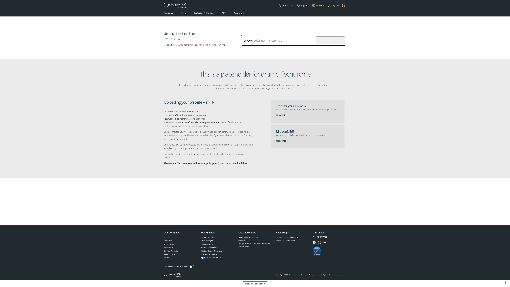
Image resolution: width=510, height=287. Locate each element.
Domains (168, 13)
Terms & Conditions (209, 247)
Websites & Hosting (204, 13)
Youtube (325, 242)
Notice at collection (255, 283)
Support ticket (293, 237)
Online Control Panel (209, 237)
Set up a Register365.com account (248, 238)
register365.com (172, 275)
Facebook (314, 242)
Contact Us (168, 240)
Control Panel (224, 163)
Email (183, 13)
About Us (167, 237)
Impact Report (169, 244)
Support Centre (288, 240)
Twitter (319, 242)
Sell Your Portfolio (171, 251)
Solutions (239, 13)
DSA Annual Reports (209, 254)
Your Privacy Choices (214, 258)
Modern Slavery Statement (211, 251)
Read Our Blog (169, 254)
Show (192, 266)
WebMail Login (207, 240)
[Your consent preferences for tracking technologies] (505, 282)
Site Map (167, 258)
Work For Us (168, 247)
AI (223, 13)
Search (330, 40)
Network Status (207, 244)
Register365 (174, 44)
